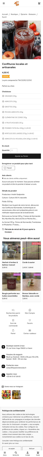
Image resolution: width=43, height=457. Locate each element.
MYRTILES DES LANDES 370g (19, 133)
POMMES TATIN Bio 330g (18, 128)
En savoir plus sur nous (10, 443)
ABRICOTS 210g (11, 101)
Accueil (5, 14)
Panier (13, 333)
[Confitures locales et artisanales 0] (21, 40)
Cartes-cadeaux (29, 333)
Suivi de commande (13, 324)
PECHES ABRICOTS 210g (14, 112)
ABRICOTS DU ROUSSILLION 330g (21, 139)
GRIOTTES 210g (10, 107)
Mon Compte (30, 313)
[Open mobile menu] (4, 3)
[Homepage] (21, 3)
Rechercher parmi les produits (13, 314)
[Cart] (39, 3)
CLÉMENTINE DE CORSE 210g (16, 117)
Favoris (30, 323)
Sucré (4, 17)
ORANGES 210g (10, 96)
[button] (8, 168)
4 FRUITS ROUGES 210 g (14, 123)
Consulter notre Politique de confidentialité (17, 441)
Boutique (14, 14)
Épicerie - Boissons (28, 14)
